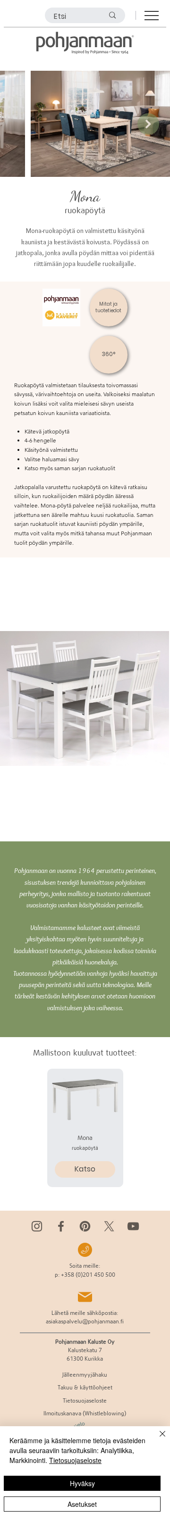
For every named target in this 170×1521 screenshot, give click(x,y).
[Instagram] (37, 1226)
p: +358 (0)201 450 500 (85, 1274)
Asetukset (82, 1504)
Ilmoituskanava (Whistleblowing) (84, 1413)
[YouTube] (133, 1226)
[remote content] (85, 699)
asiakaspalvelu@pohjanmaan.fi (85, 1321)
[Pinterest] (85, 1226)
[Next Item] (148, 124)
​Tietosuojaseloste (85, 1400)
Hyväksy (82, 1483)
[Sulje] (156, 1439)
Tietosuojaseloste (75, 1460)
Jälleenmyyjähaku (84, 1374)
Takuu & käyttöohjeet (85, 1387)
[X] (109, 1226)
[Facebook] (61, 1226)
